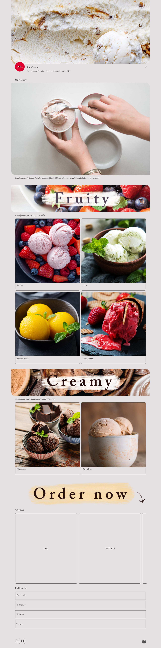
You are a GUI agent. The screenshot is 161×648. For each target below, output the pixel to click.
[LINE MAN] (109, 579)
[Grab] (46, 579)
